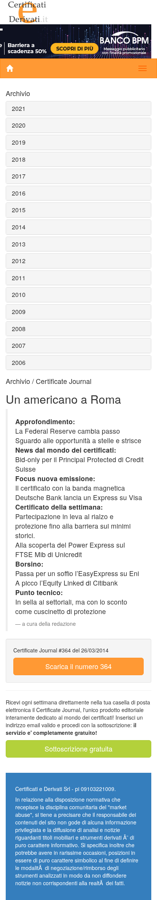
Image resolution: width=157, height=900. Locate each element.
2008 (19, 328)
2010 (19, 294)
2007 (19, 345)
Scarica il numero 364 (78, 666)
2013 (19, 244)
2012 (19, 260)
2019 (19, 142)
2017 (19, 176)
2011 (19, 277)
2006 (19, 362)
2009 (19, 311)
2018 (19, 159)
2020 (19, 125)
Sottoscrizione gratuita (78, 748)
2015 (19, 209)
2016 (19, 193)
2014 (19, 227)
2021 (19, 108)
